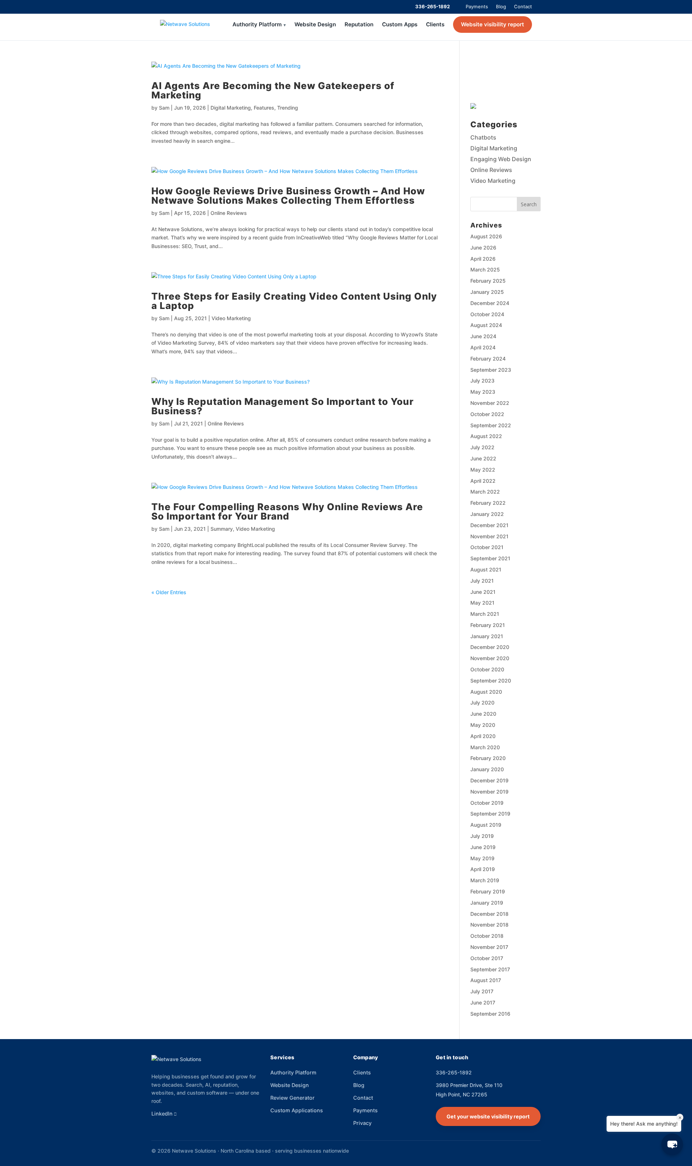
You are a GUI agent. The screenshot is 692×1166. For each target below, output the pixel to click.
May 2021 (482, 603)
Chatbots (483, 137)
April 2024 (483, 347)
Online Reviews (228, 213)
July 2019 (482, 836)
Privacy (362, 1123)
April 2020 (483, 736)
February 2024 (488, 358)
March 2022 (485, 492)
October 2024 (487, 314)
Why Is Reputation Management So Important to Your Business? (282, 406)
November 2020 (489, 658)
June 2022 (483, 458)
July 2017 (481, 991)
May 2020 (482, 725)
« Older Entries (168, 592)
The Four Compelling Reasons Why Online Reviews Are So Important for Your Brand (287, 511)
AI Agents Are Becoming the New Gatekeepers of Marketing (272, 90)
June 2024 (483, 336)
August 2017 (485, 980)
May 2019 (482, 858)
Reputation (359, 24)
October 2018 (487, 936)
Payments (477, 6)
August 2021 (485, 569)
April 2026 (483, 259)
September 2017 (490, 969)
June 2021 (483, 592)
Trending (287, 108)
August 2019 (485, 825)
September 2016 (490, 1014)
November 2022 (489, 403)
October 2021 (487, 547)
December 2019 (489, 780)
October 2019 (487, 803)
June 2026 (483, 247)
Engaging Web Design (500, 159)
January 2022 (487, 514)
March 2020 (485, 747)
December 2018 (489, 914)
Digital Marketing (230, 108)
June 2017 (482, 1002)
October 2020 (487, 669)
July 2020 (482, 702)
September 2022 (490, 425)
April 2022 (483, 481)
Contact (523, 6)
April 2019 (482, 869)
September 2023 (490, 370)
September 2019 (490, 814)
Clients (435, 24)
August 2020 (486, 692)
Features (264, 108)
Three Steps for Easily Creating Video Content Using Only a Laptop (294, 301)
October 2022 (487, 414)
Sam (164, 108)
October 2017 (486, 958)
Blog (501, 6)
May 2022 (482, 470)
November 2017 (489, 947)
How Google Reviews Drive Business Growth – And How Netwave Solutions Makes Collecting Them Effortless (288, 195)
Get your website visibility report (488, 1116)
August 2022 (486, 436)
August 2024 (486, 325)
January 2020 (487, 769)
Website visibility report (492, 24)
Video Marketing (231, 318)
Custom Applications (296, 1110)
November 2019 (489, 792)
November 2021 (489, 536)
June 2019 (483, 847)
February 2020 (488, 758)
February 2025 (488, 281)
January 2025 (487, 292)
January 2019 (486, 903)
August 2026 (486, 236)
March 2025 (485, 269)
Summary (221, 529)
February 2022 (488, 503)
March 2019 (484, 880)
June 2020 (483, 714)
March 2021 (484, 614)
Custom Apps (399, 24)
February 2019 (487, 891)
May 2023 (482, 392)
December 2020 (489, 647)
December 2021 (489, 525)
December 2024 (489, 303)
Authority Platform (257, 24)
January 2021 (486, 636)
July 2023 (482, 380)
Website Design (315, 24)
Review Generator (292, 1098)
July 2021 (482, 581)
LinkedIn (162, 1113)
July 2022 (482, 447)
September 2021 (490, 558)
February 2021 (487, 625)
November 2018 (489, 925)
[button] (672, 1144)
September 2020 (490, 680)
